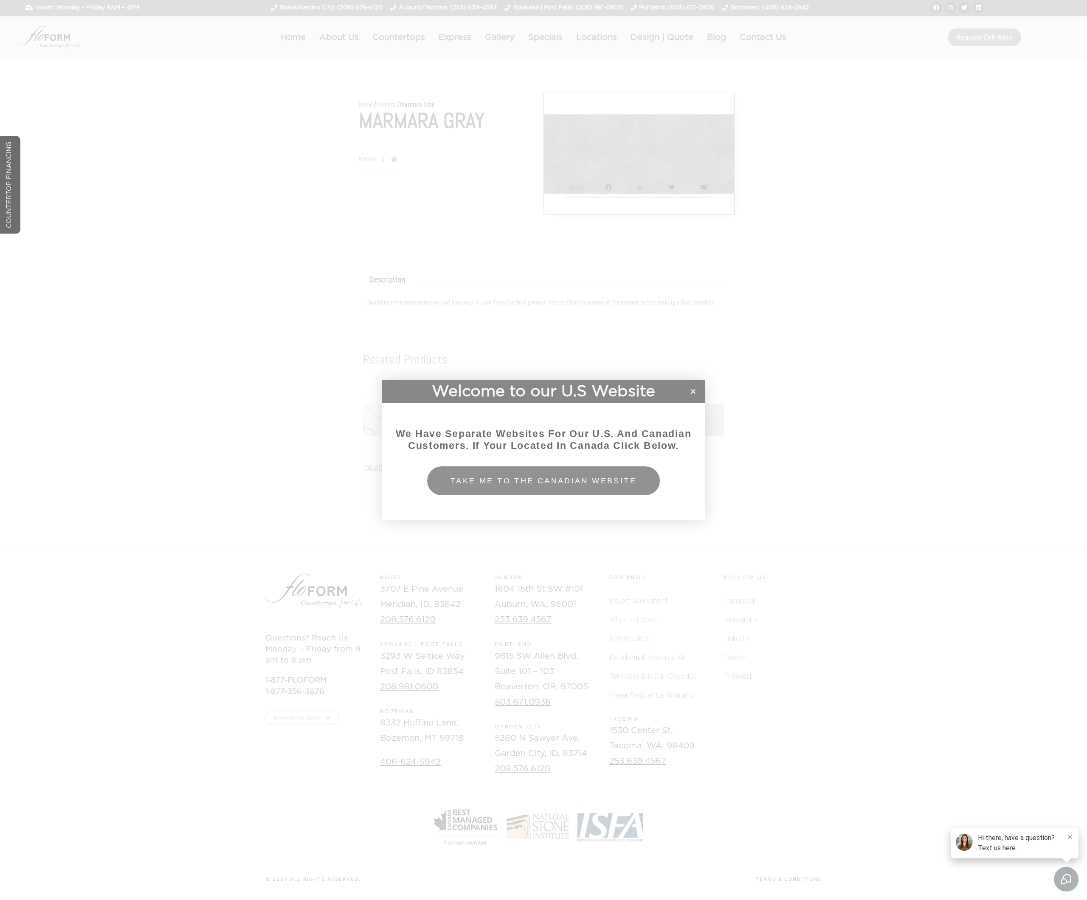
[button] (693, 391)
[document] (543, 450)
